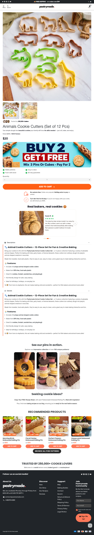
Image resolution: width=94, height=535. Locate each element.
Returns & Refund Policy (63, 498)
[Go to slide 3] (47, 238)
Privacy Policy (62, 509)
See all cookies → (47, 229)
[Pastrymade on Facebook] (4, 1)
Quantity (6, 176)
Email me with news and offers (84, 510)
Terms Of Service (63, 505)
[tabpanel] (24, 370)
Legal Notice (62, 512)
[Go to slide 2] (45, 238)
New (41, 485)
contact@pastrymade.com (13, 497)
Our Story (42, 488)
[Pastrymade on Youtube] (10, 1)
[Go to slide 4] (49, 238)
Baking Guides (62, 488)
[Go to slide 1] (44, 238)
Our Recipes (43, 491)
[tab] (47, 243)
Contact (60, 491)
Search (60, 494)
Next (89, 56)
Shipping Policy (62, 502)
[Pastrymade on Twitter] (2, 1)
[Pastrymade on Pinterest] (6, 1)
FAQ (58, 485)
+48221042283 (9, 500)
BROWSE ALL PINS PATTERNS (47, 451)
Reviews (42, 494)
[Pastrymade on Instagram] (8, 1)
